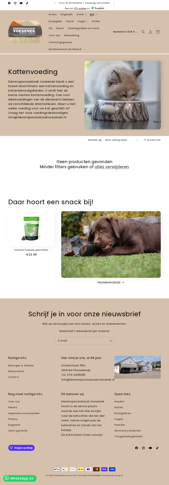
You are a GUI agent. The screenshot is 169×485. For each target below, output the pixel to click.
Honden (119, 401)
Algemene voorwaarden (24, 413)
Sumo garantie (17, 430)
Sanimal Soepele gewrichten (31, 250)
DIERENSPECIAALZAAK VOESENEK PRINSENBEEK (77, 475)
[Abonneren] (110, 341)
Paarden (119, 425)
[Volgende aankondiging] (114, 3)
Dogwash (14, 425)
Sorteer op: (95, 140)
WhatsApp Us (21, 478)
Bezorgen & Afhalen (21, 365)
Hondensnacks (109, 282)
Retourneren (16, 371)
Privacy (12, 419)
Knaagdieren (122, 413)
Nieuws (12, 407)
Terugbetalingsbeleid (128, 436)
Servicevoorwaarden (127, 430)
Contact (13, 377)
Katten (118, 407)
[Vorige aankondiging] (55, 3)
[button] (81, 14)
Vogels (118, 419)
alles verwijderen (112, 166)
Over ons (14, 401)
